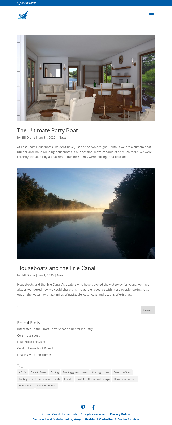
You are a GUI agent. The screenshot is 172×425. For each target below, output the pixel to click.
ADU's (22, 372)
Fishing (55, 372)
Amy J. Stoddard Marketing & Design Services (107, 419)
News (62, 137)
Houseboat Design (99, 379)
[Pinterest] (83, 407)
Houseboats (26, 385)
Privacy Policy (120, 414)
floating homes (100, 372)
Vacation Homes (46, 385)
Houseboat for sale (125, 379)
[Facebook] (93, 407)
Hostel (80, 379)
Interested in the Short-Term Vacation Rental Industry (55, 329)
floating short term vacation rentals (39, 379)
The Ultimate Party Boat (47, 130)
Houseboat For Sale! (31, 342)
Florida (68, 379)
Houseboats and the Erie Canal (56, 268)
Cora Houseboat (28, 335)
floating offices (122, 372)
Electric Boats (38, 372)
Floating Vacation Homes (34, 355)
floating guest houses (75, 372)
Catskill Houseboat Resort (35, 348)
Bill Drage (28, 137)
